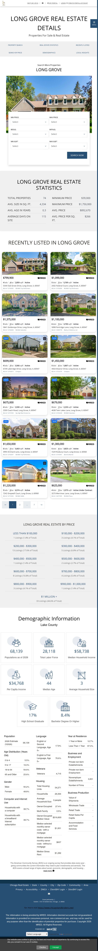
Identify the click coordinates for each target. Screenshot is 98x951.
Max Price (54, 117)
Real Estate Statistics (49, 45)
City (52, 885)
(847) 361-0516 (32, 3)
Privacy (19, 889)
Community (74, 885)
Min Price (15, 117)
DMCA (44, 889)
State (34, 885)
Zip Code (61, 885)
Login (63, 3)
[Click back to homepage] (3, 3)
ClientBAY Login (57, 889)
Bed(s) (13, 129)
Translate (68, 934)
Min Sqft (14, 141)
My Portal (53, 3)
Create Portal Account (78, 3)
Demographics (49, 52)
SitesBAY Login (75, 889)
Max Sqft (53, 141)
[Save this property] (44, 255)
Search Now (77, 155)
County (43, 885)
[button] (94, 23)
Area (86, 885)
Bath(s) (53, 129)
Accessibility (32, 889)
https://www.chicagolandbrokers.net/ (56, 907)
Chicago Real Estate (19, 885)
